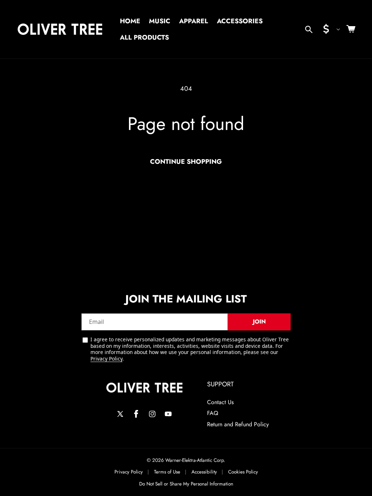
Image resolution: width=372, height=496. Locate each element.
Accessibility (204, 472)
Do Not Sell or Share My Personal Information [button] (186, 484)
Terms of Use (167, 472)
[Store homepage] (144, 387)
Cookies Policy (243, 472)
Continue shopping (186, 161)
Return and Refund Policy (238, 424)
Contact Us (220, 402)
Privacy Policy (106, 358)
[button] (309, 29)
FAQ (212, 413)
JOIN (259, 321)
